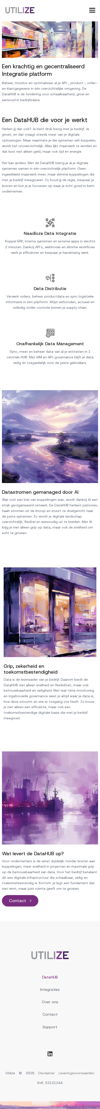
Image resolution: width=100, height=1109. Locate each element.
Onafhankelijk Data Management (50, 344)
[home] (18, 10)
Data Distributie (50, 288)
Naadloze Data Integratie (50, 233)
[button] (92, 10)
